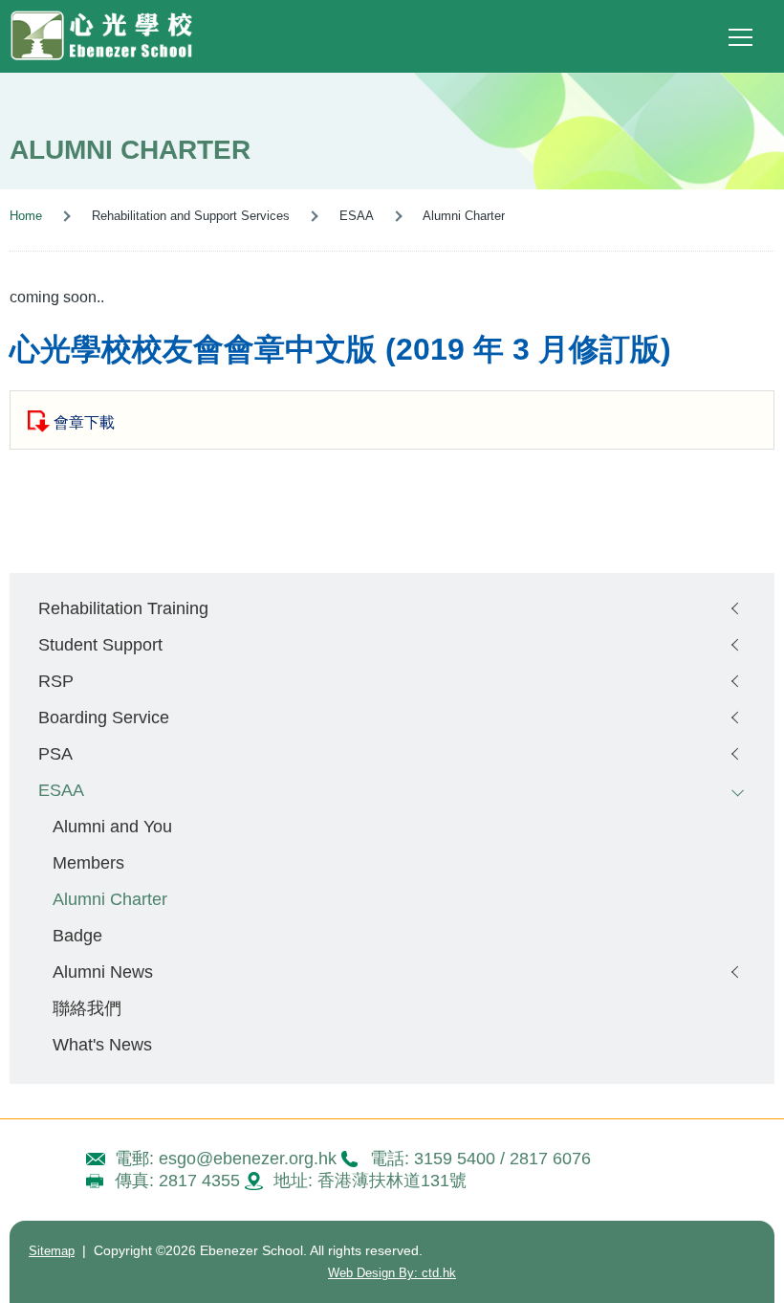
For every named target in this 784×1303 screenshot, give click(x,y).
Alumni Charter (110, 899)
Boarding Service (103, 717)
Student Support (100, 644)
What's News (102, 1044)
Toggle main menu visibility (741, 36)
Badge (77, 935)
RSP (56, 681)
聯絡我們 (87, 1008)
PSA (55, 753)
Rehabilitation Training (123, 608)
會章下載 (84, 422)
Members (88, 862)
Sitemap (52, 1251)
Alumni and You (112, 826)
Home (26, 216)
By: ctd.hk (392, 1273)
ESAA (61, 790)
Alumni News (103, 971)
